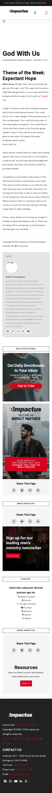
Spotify (27, 600)
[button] (35, 13)
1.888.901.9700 (21, 764)
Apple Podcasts (27, 596)
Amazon (28, 611)
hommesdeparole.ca (26, 724)
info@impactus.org (19, 774)
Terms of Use (21, 739)
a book (29, 319)
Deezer (27, 614)
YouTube (28, 607)
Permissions (8, 743)
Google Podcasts (27, 604)
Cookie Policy (35, 739)
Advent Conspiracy (25, 60)
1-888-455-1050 (24, 769)
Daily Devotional (10, 60)
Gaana (28, 618)
